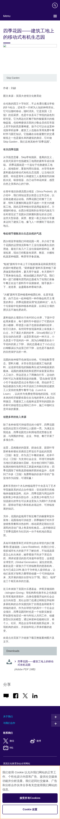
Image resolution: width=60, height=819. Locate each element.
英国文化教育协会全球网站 (16, 763)
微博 (38, 741)
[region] (30, 792)
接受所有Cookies (30, 798)
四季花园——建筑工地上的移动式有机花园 (35, 663)
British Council (11, 5)
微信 (12, 741)
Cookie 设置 (30, 809)
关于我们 (8, 716)
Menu (6, 16)
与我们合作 (9, 723)
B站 (11, 748)
